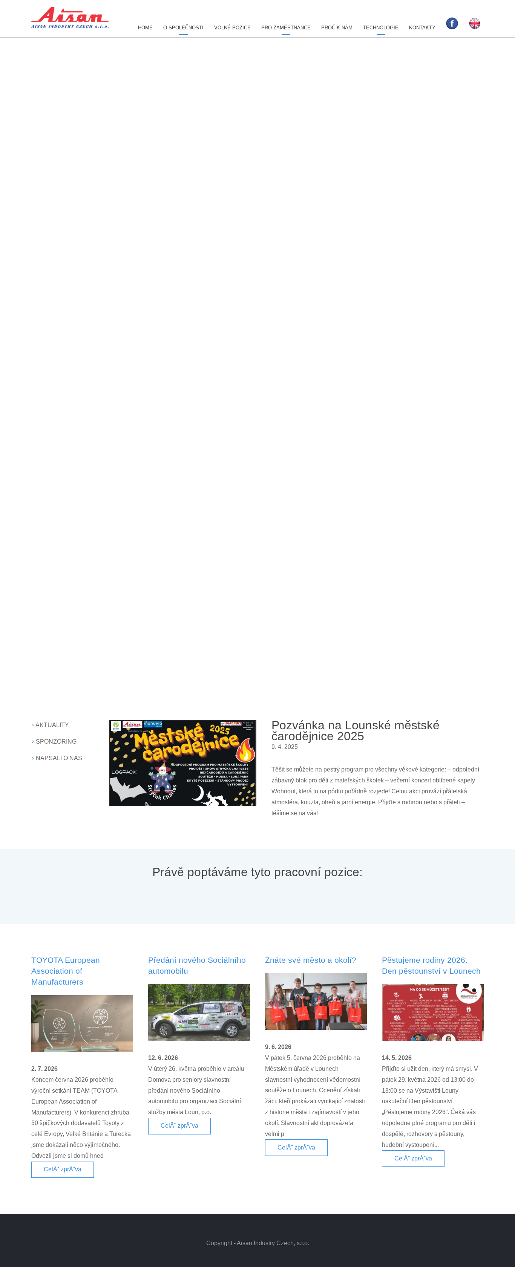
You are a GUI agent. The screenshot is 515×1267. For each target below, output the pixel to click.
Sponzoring (56, 741)
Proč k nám (337, 27)
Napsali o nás (59, 758)
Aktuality (52, 725)
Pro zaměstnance (286, 27)
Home (145, 27)
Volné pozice (232, 27)
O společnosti (183, 27)
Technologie (381, 27)
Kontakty (422, 27)
